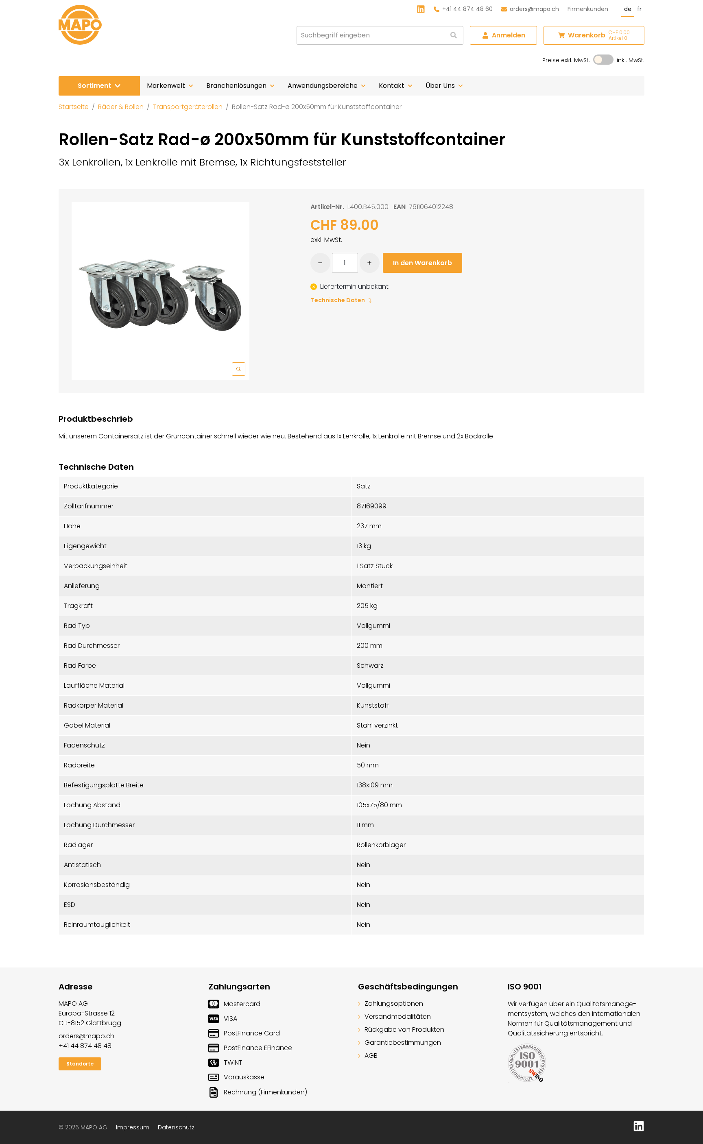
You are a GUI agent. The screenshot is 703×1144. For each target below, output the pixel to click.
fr (639, 9)
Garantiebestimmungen (403, 1042)
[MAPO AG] (80, 25)
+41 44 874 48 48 (85, 1045)
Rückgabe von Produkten (404, 1029)
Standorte (80, 1063)
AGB (371, 1055)
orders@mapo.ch (534, 9)
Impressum (132, 1127)
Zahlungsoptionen (394, 1003)
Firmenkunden (588, 9)
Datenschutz (176, 1127)
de (627, 9)
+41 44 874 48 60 (467, 9)
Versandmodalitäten (398, 1016)
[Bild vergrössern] (160, 291)
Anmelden (508, 35)
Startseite (74, 106)
